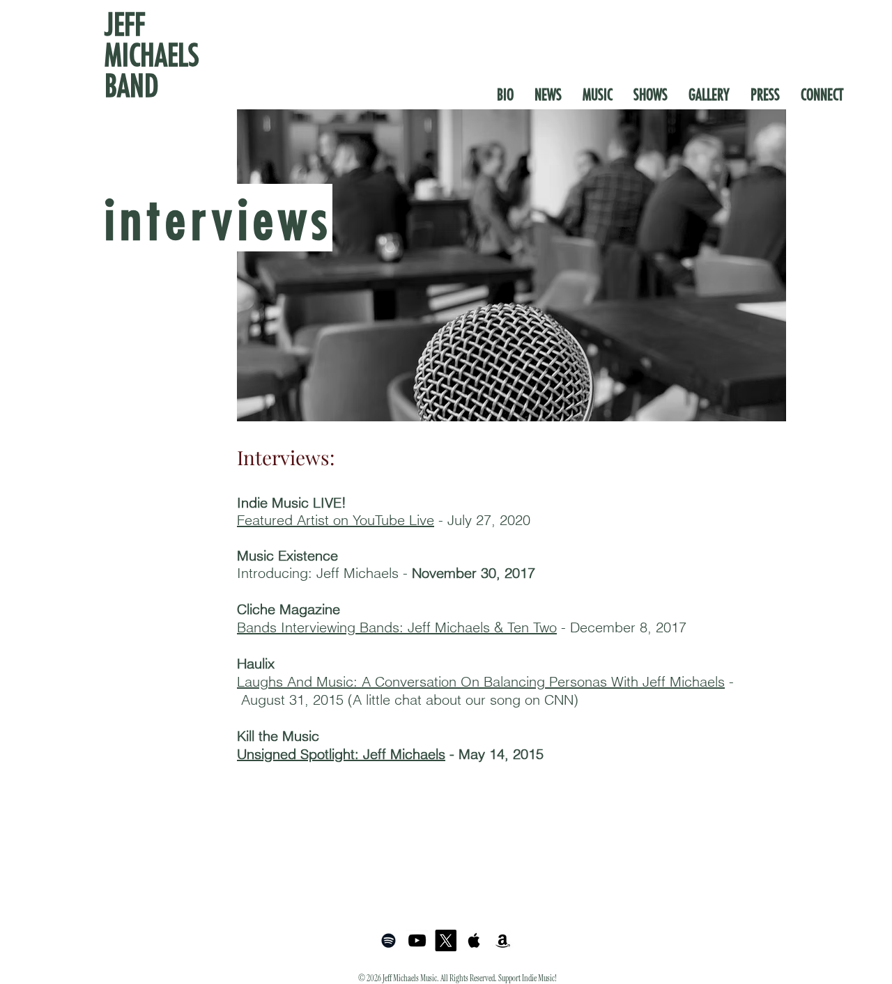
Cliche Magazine (288, 609)
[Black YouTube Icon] (417, 940)
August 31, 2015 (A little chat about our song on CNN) (409, 699)
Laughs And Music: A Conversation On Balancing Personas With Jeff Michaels (481, 681)
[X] (445, 940)
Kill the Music (278, 735)
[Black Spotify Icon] (388, 940)
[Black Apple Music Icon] (474, 940)
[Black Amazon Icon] (503, 940)
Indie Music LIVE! (291, 502)
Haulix (256, 663)
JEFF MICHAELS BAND (152, 54)
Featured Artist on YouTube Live (335, 520)
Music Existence (287, 555)
